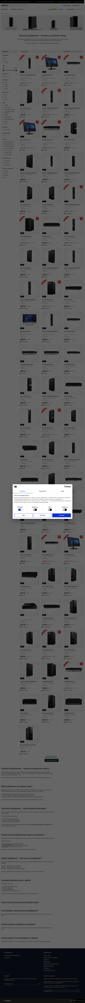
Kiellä (23, 515)
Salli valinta (42, 515)
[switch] (35, 510)
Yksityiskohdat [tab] (42, 491)
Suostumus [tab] (22, 491)
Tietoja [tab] (62, 491)
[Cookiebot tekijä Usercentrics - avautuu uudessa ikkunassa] (65, 487)
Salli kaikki (61, 515)
